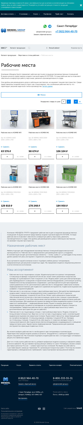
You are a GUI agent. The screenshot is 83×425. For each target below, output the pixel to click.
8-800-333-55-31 (63, 378)
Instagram (44, 409)
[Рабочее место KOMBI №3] (14, 119)
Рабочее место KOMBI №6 (39, 187)
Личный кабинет (54, 48)
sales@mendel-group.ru (43, 32)
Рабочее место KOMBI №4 (11, 187)
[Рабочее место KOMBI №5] (69, 119)
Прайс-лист (59, 14)
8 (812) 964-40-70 (28, 378)
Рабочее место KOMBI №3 (11, 133)
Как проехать (22, 398)
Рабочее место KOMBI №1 (39, 133)
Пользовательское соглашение (11, 411)
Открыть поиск (29, 48)
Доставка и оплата (7, 14)
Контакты (70, 14)
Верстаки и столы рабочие (28, 55)
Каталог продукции (17, 48)
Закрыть (81, 5)
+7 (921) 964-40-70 (66, 31)
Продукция (4, 365)
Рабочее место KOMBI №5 (66, 133)
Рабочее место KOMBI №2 (66, 187)
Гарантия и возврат (55, 365)
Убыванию (64, 102)
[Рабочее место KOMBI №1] (41, 119)
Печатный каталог (76, 365)
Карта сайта (5, 408)
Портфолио (47, 14)
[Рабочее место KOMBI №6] (41, 173)
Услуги (35, 14)
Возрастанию (69, 102)
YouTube (39, 409)
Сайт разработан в (70, 408)
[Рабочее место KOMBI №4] (14, 173)
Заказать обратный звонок (42, 34)
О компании (23, 14)
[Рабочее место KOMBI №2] (69, 173)
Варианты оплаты (35, 365)
